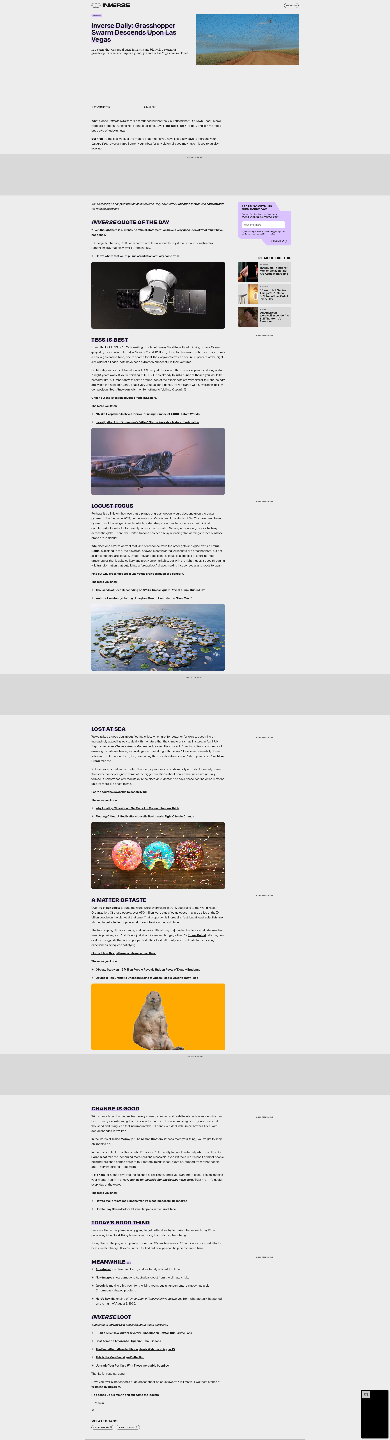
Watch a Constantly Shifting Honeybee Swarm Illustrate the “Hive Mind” (144, 598)
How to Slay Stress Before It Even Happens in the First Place (136, 1209)
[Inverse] (116, 5)
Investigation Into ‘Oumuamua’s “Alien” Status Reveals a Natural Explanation (147, 422)
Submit (277, 241)
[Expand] (364, 1392)
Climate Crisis (126, 1427)
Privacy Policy (269, 234)
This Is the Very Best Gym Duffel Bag (120, 1357)
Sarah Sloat (99, 1157)
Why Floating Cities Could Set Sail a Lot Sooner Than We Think (137, 808)
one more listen (175, 126)
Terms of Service (252, 234)
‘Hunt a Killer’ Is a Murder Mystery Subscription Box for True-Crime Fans (144, 1333)
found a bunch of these (187, 375)
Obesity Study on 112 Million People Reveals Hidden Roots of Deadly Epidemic (148, 969)
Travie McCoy (121, 1139)
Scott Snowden (119, 389)
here (200, 1248)
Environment (101, 1427)
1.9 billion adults (109, 908)
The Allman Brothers (149, 1139)
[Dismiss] (385, 1392)
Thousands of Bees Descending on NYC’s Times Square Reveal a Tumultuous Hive (150, 590)
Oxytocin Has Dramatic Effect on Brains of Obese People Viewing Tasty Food (147, 978)
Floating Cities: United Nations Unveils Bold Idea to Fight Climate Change (145, 816)
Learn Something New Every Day (257, 207)
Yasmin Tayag (103, 107)
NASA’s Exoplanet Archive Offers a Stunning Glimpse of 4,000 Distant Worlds (148, 414)
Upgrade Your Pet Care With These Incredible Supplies (132, 1365)
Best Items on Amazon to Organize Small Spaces (128, 1341)
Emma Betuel (197, 935)
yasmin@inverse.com (105, 1387)
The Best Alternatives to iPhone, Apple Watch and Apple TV (135, 1349)
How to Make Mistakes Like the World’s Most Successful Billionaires (141, 1201)
